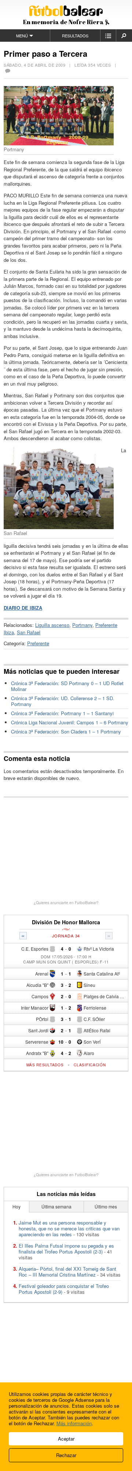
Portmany (82, 624)
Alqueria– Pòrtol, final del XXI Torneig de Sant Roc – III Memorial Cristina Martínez (67, 1271)
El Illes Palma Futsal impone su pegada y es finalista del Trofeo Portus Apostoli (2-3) (66, 1248)
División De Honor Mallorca (66, 922)
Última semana (56, 1206)
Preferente (38, 643)
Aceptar (66, 1438)
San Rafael (28, 632)
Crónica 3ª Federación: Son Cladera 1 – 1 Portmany (66, 731)
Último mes (106, 1206)
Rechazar (66, 1455)
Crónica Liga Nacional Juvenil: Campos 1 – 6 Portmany (69, 722)
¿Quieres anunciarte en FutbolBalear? (66, 902)
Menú (22, 35)
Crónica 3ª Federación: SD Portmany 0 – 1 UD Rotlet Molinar (67, 686)
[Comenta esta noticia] (7, 71)
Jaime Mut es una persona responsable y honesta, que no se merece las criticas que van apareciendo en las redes (69, 1228)
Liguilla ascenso (52, 624)
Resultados (75, 35)
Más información (74, 1423)
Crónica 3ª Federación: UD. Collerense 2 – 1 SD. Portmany (62, 701)
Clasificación (90, 1064)
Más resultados (45, 1064)
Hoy (16, 1206)
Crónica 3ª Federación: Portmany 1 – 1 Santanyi (62, 713)
